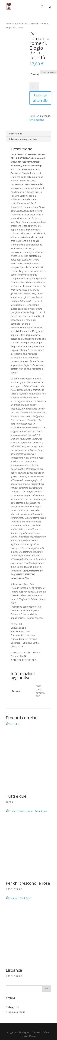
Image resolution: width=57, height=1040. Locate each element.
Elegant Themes (31, 1032)
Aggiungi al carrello (40, 98)
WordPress (30, 1036)
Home (8, 23)
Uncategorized (20, 23)
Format (35, 74)
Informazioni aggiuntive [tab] (23, 139)
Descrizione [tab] (15, 133)
